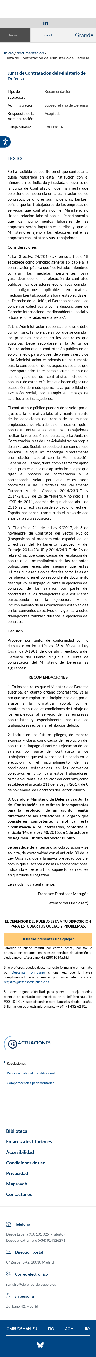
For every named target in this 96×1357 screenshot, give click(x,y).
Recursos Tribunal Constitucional (31, 1073)
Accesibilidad (20, 1152)
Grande (48, 35)
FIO (51, 1328)
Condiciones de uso (25, 1162)
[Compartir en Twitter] (30, 22)
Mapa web (16, 1183)
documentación (30, 52)
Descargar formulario (28, 972)
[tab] (16, 22)
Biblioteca (16, 1131)
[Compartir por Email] (60, 22)
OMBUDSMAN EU (22, 1328)
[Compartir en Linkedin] (45, 22)
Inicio (9, 52)
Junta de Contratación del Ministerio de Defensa (46, 57)
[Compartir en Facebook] (16, 22)
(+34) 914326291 (51, 1240)
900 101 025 (39, 1234)
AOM (69, 1328)
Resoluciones (16, 1063)
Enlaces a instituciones (29, 1141)
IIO (87, 1328)
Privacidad (17, 1173)
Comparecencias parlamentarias (30, 1083)
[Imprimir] (76, 22)
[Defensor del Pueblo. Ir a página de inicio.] (48, 10)
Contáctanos (19, 1194)
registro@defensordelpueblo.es (26, 982)
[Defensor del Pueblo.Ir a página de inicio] (48, 1111)
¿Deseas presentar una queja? (48, 939)
